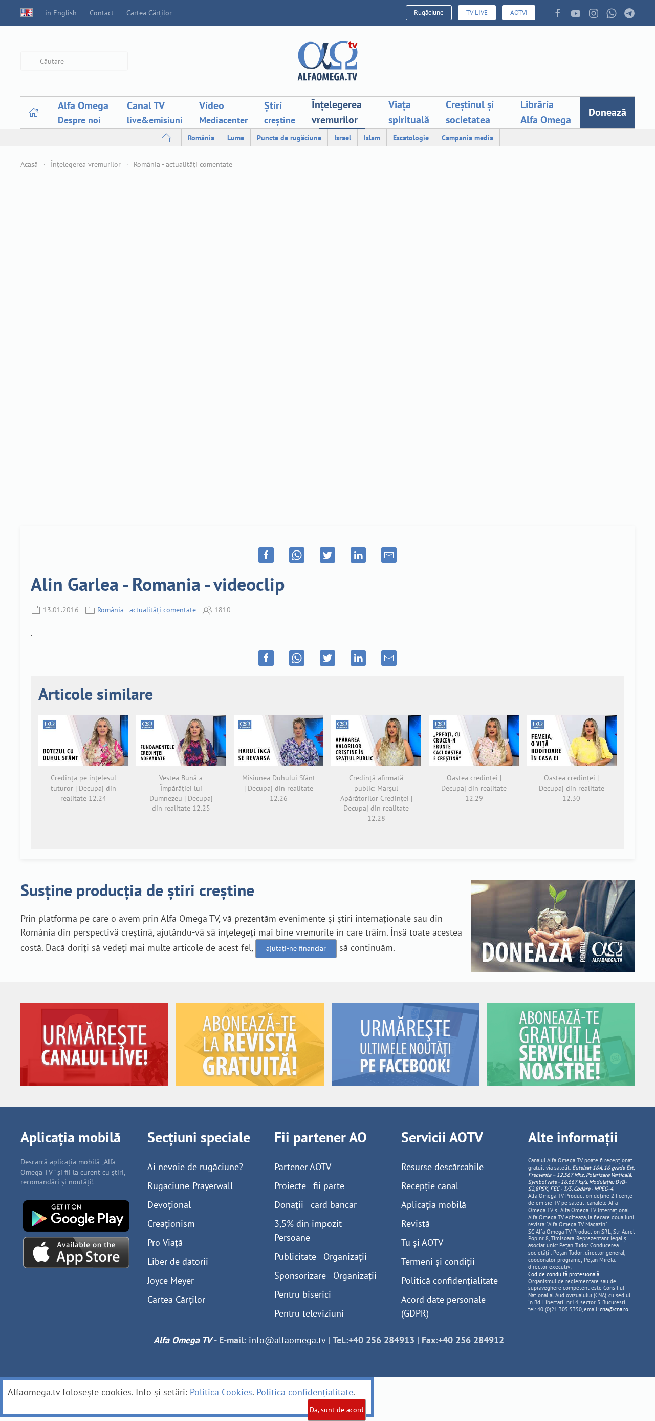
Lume (235, 137)
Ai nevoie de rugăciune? (195, 1167)
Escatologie (411, 137)
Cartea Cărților (149, 12)
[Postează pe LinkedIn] (358, 555)
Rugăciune (429, 12)
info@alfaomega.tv (287, 1340)
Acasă (29, 164)
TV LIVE (477, 12)
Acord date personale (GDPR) (443, 1306)
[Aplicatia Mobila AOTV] (76, 1252)
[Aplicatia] (76, 1215)
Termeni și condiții (438, 1261)
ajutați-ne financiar (296, 948)
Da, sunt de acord (337, 1409)
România (201, 137)
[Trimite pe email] (389, 555)
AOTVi (518, 12)
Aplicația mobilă (433, 1205)
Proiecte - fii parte (309, 1186)
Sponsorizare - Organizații (325, 1275)
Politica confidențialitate (304, 1392)
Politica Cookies (221, 1392)
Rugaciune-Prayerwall (190, 1186)
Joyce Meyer (170, 1280)
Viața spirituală (408, 112)
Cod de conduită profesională (563, 1274)
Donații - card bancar (315, 1205)
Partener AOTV (302, 1167)
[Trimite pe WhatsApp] (296, 555)
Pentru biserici (302, 1294)
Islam (372, 137)
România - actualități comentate (183, 164)
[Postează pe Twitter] (327, 555)
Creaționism (171, 1223)
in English (61, 12)
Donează (607, 112)
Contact (102, 12)
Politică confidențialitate (449, 1280)
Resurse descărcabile (442, 1167)
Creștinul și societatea (470, 112)
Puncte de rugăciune (289, 137)
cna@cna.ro (614, 1309)
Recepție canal (429, 1186)
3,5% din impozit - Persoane (310, 1230)
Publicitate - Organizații (320, 1256)
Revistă (415, 1223)
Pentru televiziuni (309, 1313)
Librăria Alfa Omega (545, 112)
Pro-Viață (165, 1242)
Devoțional (169, 1205)
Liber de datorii (177, 1261)
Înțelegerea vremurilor (337, 112)
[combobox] (74, 61)
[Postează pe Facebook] (266, 555)
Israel (342, 137)
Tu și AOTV (422, 1242)
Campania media (467, 137)
